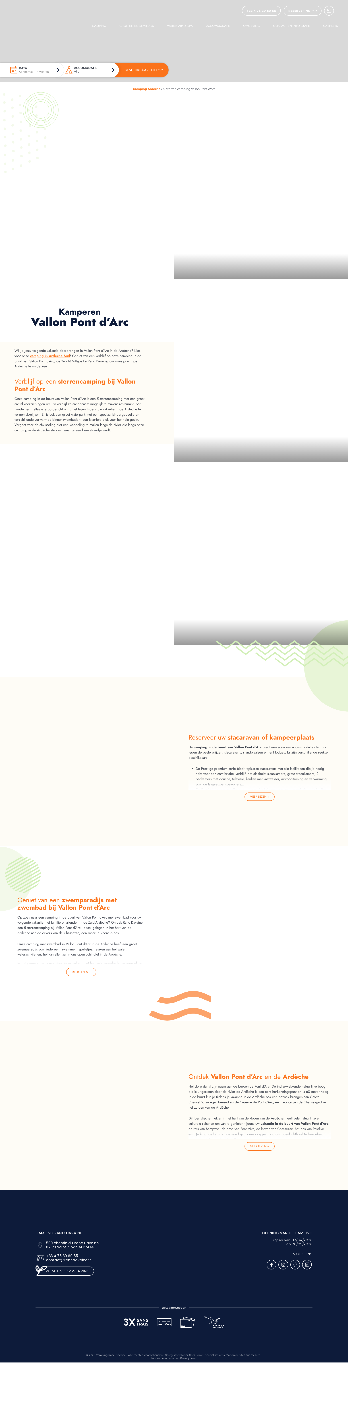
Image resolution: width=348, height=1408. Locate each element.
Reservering (299, 11)
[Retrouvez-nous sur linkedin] (307, 1264)
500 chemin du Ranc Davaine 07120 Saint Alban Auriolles (72, 1245)
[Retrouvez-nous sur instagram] (283, 1264)
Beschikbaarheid (141, 70)
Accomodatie (85, 68)
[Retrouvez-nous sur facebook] (271, 1264)
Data (23, 68)
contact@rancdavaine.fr (68, 1260)
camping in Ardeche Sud (50, 355)
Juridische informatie (165, 1358)
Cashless (330, 26)
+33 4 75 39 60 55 (62, 1255)
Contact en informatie (291, 26)
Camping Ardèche (146, 89)
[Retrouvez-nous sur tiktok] (295, 1264)
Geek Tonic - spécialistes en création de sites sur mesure (224, 1355)
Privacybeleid (188, 1358)
